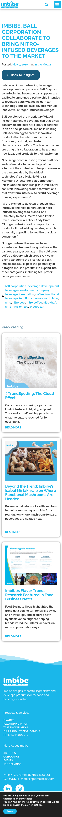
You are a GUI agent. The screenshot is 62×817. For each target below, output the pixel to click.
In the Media (42, 64)
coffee (39, 294)
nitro (8, 302)
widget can (37, 306)
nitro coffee (34, 302)
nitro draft (50, 302)
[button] (46, 4)
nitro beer (19, 302)
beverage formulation (19, 294)
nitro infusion (14, 306)
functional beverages (33, 298)
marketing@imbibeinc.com (38, 778)
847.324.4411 (11, 778)
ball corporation (15, 286)
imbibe (53, 298)
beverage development (43, 286)
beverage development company (27, 290)
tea (26, 306)
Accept (10, 811)
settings (38, 805)
